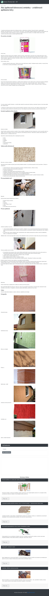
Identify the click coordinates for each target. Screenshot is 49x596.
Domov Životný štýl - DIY (10, 2)
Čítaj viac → (5, 498)
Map (28, 592)
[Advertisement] (24, 21)
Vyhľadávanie (7, 452)
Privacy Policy (32, 592)
